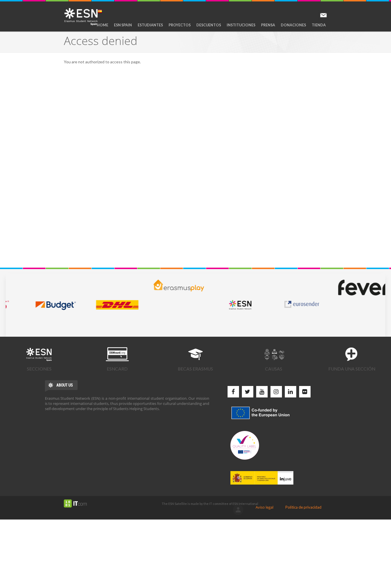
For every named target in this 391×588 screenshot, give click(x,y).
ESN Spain (123, 25)
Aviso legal (264, 507)
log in (238, 510)
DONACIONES (293, 25)
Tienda (319, 25)
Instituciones (241, 25)
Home (102, 25)
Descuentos (208, 25)
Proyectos (180, 25)
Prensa (268, 25)
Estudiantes (150, 25)
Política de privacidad (303, 507)
